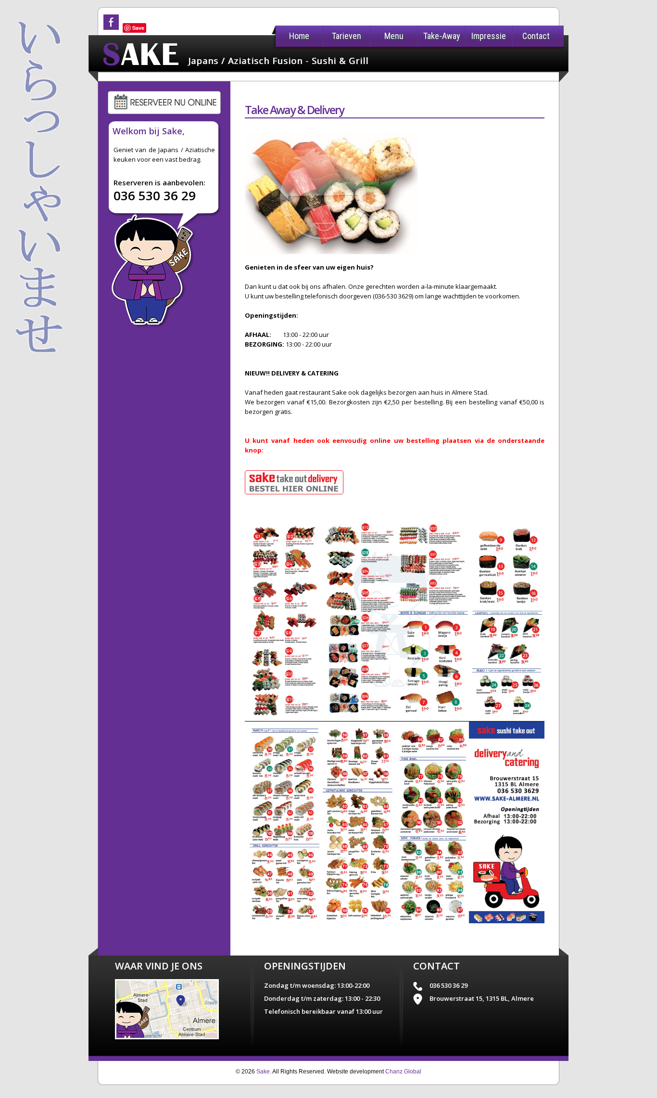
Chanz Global (403, 1071)
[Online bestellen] (294, 497)
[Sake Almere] (167, 1037)
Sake (263, 1071)
